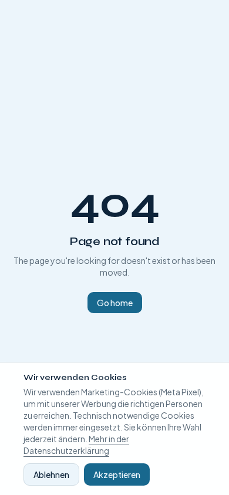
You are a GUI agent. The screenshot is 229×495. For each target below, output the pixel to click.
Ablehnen (51, 474)
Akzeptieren (116, 474)
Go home (115, 302)
